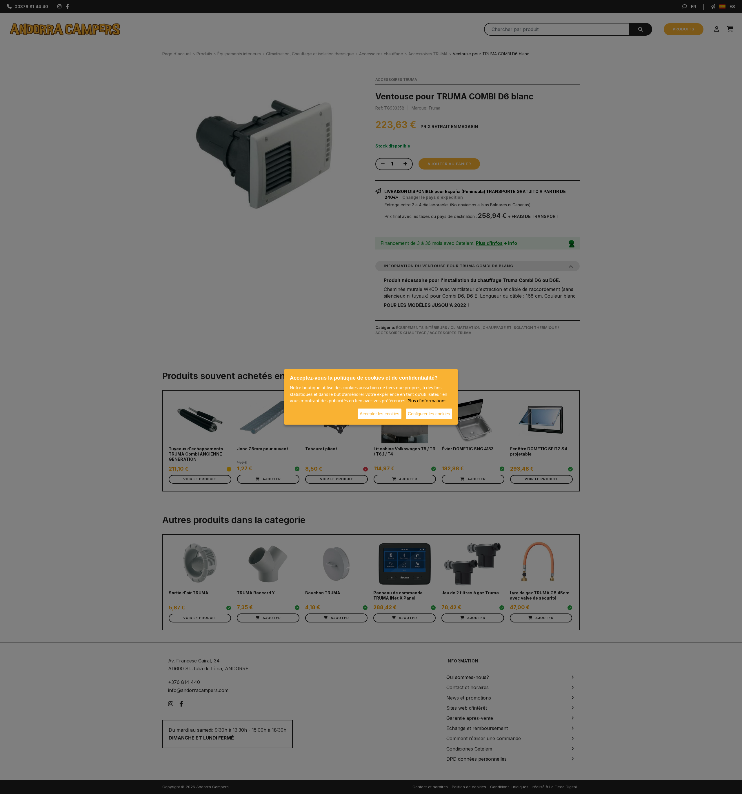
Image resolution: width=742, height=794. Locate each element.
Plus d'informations (427, 400)
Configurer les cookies (429, 413)
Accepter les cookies (379, 413)
